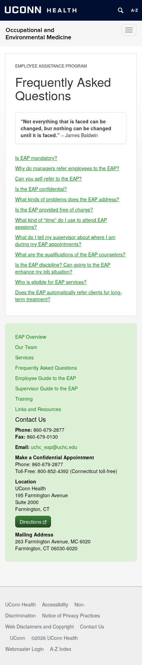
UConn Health (20, 604)
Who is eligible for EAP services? (51, 281)
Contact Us (92, 626)
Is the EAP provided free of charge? (54, 209)
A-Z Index (60, 648)
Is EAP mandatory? (36, 157)
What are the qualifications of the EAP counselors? (70, 254)
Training (24, 398)
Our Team (26, 347)
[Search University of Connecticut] (120, 10)
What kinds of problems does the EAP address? (67, 199)
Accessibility (55, 604)
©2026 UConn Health (54, 637)
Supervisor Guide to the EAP (46, 388)
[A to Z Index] (134, 10)
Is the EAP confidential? (41, 188)
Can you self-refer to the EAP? (48, 178)
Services (24, 357)
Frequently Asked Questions (46, 367)
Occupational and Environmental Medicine (38, 34)
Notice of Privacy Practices (71, 615)
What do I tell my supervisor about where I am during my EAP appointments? (65, 240)
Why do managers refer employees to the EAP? (67, 168)
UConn (17, 637)
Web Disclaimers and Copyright (39, 626)
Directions (30, 521)
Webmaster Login (24, 648)
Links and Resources (38, 409)
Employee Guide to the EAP (45, 378)
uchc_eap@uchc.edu (54, 446)
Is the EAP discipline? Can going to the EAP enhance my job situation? (62, 268)
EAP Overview (30, 336)
